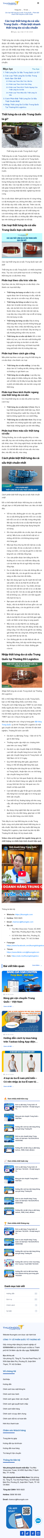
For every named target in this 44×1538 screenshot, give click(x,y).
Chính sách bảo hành (11, 1394)
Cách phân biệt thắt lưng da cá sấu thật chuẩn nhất (21, 100)
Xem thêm (37, 965)
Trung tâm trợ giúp (10, 1438)
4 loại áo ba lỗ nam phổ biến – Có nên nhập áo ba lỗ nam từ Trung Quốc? (20, 1082)
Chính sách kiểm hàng (11, 1409)
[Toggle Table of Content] (35, 68)
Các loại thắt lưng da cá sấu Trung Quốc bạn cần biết (21, 77)
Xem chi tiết (9, 1006)
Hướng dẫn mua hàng (11, 1448)
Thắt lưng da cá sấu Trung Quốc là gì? (22, 72)
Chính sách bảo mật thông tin (14, 1389)
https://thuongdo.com (24, 914)
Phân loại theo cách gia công (20, 84)
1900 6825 (14, 1490)
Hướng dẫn (7, 1384)
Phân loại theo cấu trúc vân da (20, 81)
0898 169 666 (12, 1494)
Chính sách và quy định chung (14, 1414)
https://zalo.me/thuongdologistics (25, 956)
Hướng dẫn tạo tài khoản (12, 1443)
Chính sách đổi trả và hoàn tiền (15, 1419)
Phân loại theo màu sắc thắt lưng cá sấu (23, 94)
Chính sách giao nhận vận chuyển (16, 1399)
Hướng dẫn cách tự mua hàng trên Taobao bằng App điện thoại (20, 1042)
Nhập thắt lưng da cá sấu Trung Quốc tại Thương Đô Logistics (22, 106)
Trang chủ (17, 10)
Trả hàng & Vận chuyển (12, 1453)
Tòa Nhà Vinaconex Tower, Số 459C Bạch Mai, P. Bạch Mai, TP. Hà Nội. (20, 1470)
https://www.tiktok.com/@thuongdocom (23, 952)
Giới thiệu (6, 1379)
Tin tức (25, 10)
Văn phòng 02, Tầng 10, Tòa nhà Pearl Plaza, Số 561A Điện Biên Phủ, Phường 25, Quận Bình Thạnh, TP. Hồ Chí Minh (21, 1481)
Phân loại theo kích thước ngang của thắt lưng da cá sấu (23, 88)
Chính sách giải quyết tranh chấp (15, 1404)
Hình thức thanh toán (11, 1424)
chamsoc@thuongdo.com (22, 922)
